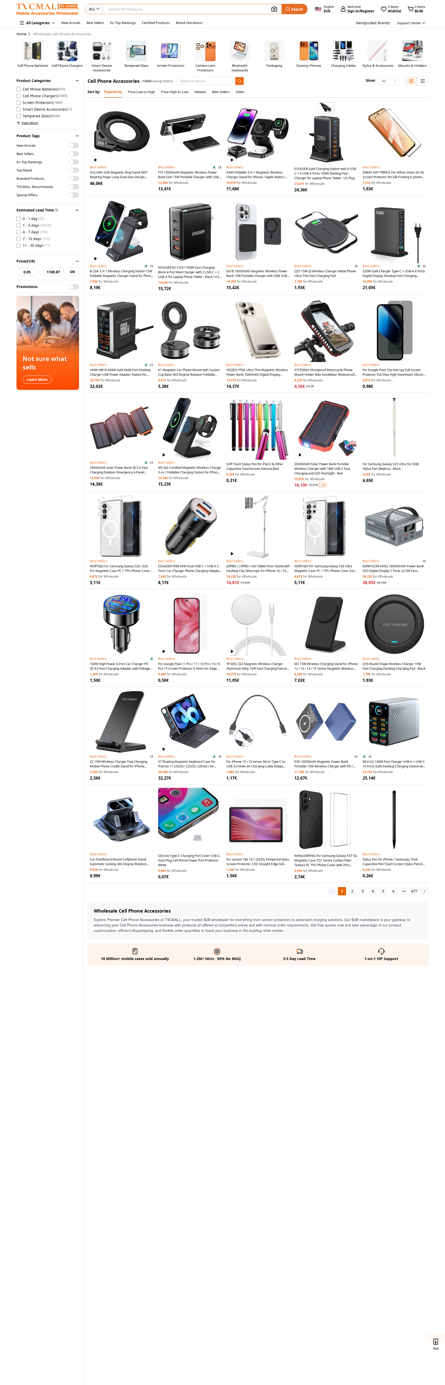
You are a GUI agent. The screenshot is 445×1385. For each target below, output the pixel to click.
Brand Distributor (189, 22)
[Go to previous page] (332, 891)
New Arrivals (70, 22)
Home (21, 33)
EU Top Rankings (123, 22)
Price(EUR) (25, 261)
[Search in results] (239, 81)
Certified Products (156, 22)
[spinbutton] (27, 272)
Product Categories (33, 80)
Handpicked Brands (373, 22)
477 (414, 891)
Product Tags (28, 135)
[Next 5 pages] (404, 891)
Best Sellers (95, 22)
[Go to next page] (424, 891)
